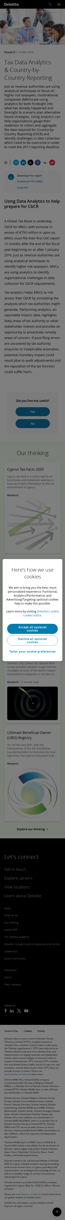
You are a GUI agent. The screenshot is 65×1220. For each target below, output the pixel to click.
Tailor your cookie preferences (32, 651)
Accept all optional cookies (32, 628)
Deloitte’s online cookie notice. (41, 613)
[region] (32, 610)
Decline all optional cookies (32, 640)
